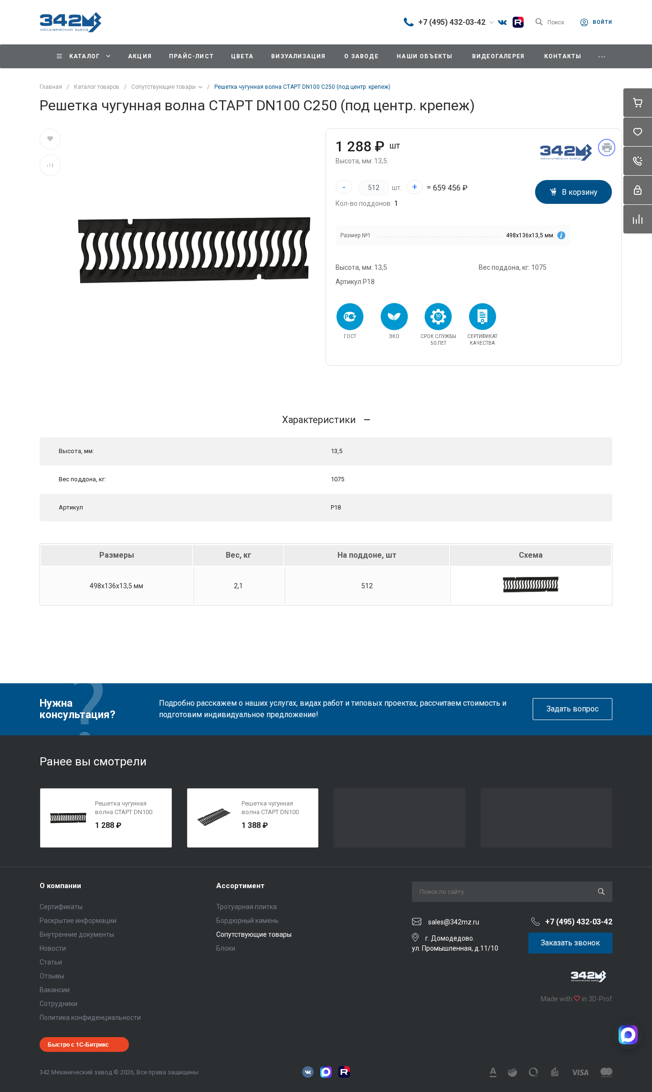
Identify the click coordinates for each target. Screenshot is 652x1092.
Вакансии (55, 990)
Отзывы (52, 976)
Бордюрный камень (247, 920)
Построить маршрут (364, 22)
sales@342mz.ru (453, 922)
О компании (60, 885)
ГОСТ (350, 336)
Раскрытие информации (78, 920)
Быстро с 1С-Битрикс (78, 1044)
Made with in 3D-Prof (575, 999)
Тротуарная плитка (246, 907)
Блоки (225, 948)
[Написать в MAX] (628, 1034)
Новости (53, 948)
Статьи (51, 962)
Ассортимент (240, 885)
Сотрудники (58, 1003)
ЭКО (394, 336)
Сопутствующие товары (254, 934)
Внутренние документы (77, 934)
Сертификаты (61, 907)
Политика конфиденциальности (90, 1017)
